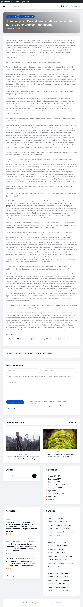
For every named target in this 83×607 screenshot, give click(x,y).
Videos (50, 497)
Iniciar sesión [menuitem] (8, 1)
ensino (71, 532)
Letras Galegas (53, 542)
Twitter (62, 583)
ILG (49, 539)
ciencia (68, 525)
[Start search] (12, 6)
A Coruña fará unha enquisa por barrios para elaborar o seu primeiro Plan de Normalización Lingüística (20, 563)
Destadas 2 (52, 482)
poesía (61, 563)
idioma (68, 535)
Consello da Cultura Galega (58, 528)
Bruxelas (10, 353)
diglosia (18, 353)
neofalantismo (40, 353)
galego (50, 535)
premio (70, 563)
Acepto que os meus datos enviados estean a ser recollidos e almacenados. (47, 402)
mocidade (62, 549)
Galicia (59, 535)
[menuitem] (2, 1)
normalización (66, 556)
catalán (51, 525)
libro (65, 542)
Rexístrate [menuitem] (17, 1)
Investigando (53, 488)
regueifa (64, 573)
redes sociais (53, 573)
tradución (51, 583)
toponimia (65, 580)
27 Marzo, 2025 (59, 451)
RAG (58, 566)
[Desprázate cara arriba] (80, 601)
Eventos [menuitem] (26, 1)
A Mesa (60, 518)
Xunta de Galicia (62, 590)
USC (70, 583)
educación (61, 532)
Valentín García (62, 587)
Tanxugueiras (53, 580)
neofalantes (28, 353)
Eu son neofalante (26, 16)
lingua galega (61, 546)
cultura (51, 532)
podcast (50, 353)
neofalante (60, 552)
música (50, 552)
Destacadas (12, 16)
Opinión (51, 491)
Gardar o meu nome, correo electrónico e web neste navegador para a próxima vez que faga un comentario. (41, 376)
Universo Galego (54, 494)
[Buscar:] (21, 476)
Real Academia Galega (56, 570)
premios (51, 566)
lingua (50, 546)
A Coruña (51, 518)
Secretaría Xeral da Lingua (58, 577)
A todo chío (52, 476)
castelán (63, 521)
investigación (58, 539)
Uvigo (50, 587)
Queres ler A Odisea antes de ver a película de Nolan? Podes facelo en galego (23, 458)
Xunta (50, 590)
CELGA (59, 525)
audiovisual (52, 521)
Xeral (50, 500)
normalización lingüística (58, 559)
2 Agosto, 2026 (22, 454)
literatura (52, 549)
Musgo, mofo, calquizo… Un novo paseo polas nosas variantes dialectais (60, 455)
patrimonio (52, 563)
